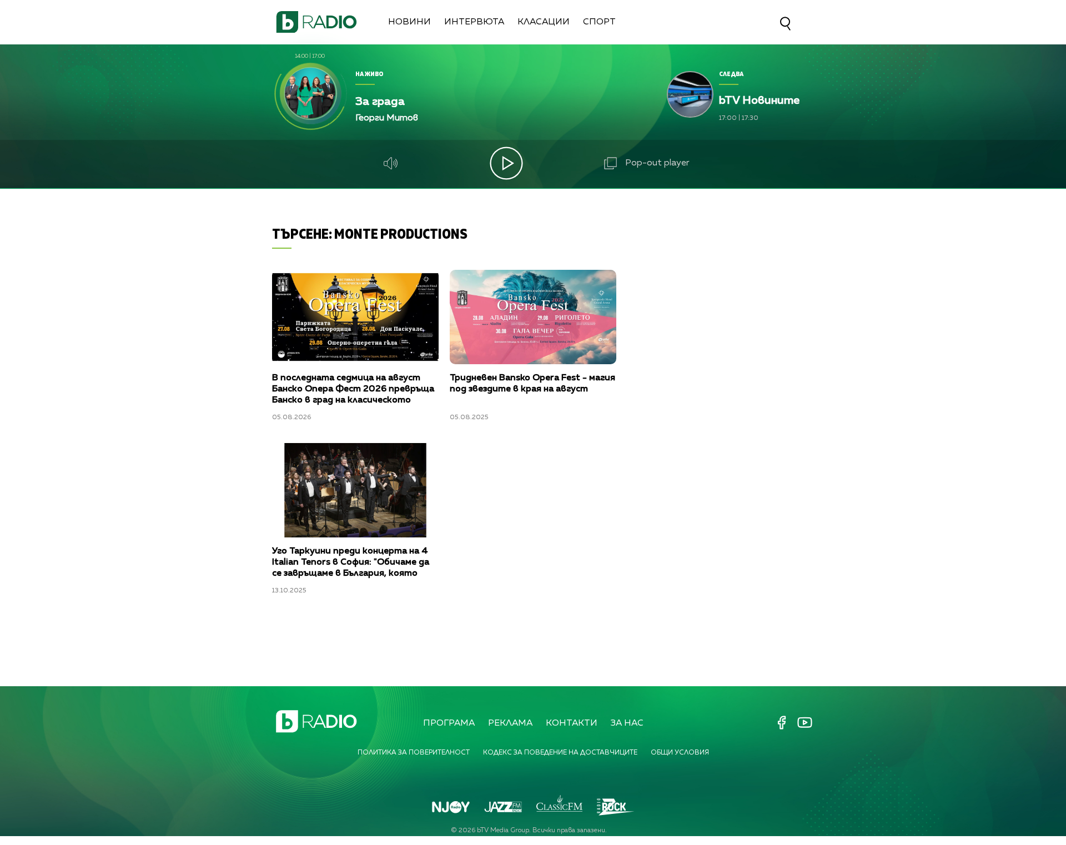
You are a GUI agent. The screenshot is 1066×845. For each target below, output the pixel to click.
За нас (627, 723)
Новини (409, 22)
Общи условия (680, 753)
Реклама (510, 723)
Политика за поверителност (414, 753)
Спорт (599, 22)
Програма (449, 723)
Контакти (571, 723)
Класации (543, 22)
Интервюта (474, 22)
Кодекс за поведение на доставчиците (560, 753)
